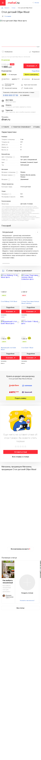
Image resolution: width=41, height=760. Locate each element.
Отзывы (36, 127)
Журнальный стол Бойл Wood (8, 348)
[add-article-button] (27, 582)
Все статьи (20, 608)
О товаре (5, 127)
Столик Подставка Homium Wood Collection (30, 302)
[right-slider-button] (37, 232)
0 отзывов (8, 16)
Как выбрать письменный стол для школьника (8, 582)
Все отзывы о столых (20, 457)
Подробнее (35, 71)
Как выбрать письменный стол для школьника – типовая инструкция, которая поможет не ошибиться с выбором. (7, 588)
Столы (13, 8)
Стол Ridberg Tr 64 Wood (9, 301)
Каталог (7, 8)
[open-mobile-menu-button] (3, 3)
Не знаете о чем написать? (27, 600)
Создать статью (27, 593)
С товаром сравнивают (21, 127)
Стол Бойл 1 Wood (27, 347)
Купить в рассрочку (31, 74)
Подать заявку (20, 398)
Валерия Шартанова (9, 596)
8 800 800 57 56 (10, 95)
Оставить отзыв (20, 452)
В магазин (31, 66)
